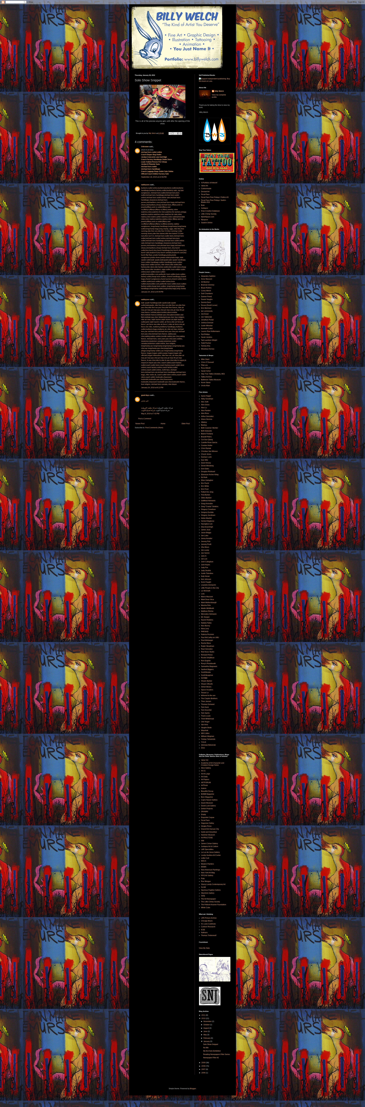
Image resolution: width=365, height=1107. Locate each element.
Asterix (203, 788)
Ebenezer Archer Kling (209, 475)
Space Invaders (207, 690)
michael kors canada (159, 384)
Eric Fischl (205, 483)
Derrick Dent (206, 302)
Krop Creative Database (210, 211)
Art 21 (203, 771)
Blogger (193, 1089)
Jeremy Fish (205, 541)
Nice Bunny (205, 626)
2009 (203, 1063)
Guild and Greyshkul (209, 832)
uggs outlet (166, 269)
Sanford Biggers (207, 669)
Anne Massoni (206, 279)
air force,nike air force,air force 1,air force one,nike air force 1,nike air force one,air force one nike (163, 324)
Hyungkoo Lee (206, 524)
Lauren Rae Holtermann (210, 331)
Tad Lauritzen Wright (209, 340)
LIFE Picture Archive (209, 918)
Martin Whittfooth (207, 608)
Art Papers (205, 780)
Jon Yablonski (206, 317)
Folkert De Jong (207, 492)
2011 (203, 1015)
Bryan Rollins (206, 288)
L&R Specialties (207, 849)
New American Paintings (210, 870)
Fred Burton (205, 495)
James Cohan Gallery (209, 844)
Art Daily (204, 777)
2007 (203, 1069)
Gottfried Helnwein (208, 501)
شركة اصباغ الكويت (148, 410)
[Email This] (170, 133)
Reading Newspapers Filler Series (216, 1054)
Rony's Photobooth (208, 664)
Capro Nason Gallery (209, 800)
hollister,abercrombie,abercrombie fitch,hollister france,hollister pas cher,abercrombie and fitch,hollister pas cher (162, 314)
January (206, 1041)
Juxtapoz (204, 208)
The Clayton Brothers (209, 698)
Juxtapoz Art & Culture (209, 846)
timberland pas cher (166, 317)
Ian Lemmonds (207, 311)
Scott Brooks (206, 672)
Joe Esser (205, 314)
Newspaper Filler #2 (211, 1058)
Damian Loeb (206, 457)
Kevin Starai (205, 383)
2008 (203, 1066)
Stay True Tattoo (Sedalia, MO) (213, 374)
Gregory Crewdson (208, 509)
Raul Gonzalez (207, 649)
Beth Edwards (206, 431)
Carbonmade (206, 189)
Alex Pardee (206, 411)
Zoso (203, 748)
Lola (202, 594)
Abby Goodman (207, 399)
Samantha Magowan (209, 666)
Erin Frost (204, 489)
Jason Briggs (206, 533)
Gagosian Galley (207, 823)
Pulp (203, 878)
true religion (179, 317)
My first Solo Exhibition (212, 1051)
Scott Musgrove (207, 675)
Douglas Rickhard (208, 472)
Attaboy (204, 422)
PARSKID (204, 632)
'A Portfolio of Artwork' (209, 183)
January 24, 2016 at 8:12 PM (152, 388)
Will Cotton (205, 733)
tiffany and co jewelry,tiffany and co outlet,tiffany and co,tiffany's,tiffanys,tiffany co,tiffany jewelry (161, 207)
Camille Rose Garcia (209, 442)
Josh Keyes (205, 565)
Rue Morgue (206, 881)
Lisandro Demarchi (208, 585)
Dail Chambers (207, 294)
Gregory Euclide (207, 512)
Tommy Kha (205, 346)
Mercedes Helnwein (209, 614)
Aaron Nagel (206, 396)
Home (163, 424)
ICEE (203, 930)
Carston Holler (206, 445)
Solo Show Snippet (210, 1044)
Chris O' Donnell (207, 362)
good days (145, 395)
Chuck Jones (206, 454)
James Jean (205, 530)
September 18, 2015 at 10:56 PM (154, 177)
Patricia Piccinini (207, 634)
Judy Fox (204, 568)
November (207, 1021)
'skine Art (204, 186)
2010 (203, 1018)
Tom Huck (205, 707)
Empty (203, 814)
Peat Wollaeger (207, 640)
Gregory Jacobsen (208, 515)
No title (206, 1048)
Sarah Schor (206, 371)
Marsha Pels (206, 605)
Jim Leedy (205, 550)
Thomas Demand (207, 704)
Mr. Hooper (205, 617)
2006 (203, 1073)
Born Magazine (207, 797)
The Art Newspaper (208, 899)
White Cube (205, 908)
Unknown (145, 147)
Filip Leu (204, 365)
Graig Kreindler (207, 504)
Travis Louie (206, 716)
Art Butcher (205, 282)
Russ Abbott (205, 368)
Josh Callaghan (207, 562)
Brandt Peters (206, 437)
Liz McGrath (205, 591)
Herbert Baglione (207, 521)
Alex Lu (204, 408)
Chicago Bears (207, 921)
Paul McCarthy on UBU (210, 637)
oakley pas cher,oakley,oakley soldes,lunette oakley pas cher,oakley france (163, 336)
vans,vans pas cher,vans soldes (170, 339)
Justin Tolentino (207, 573)
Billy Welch (219, 91)
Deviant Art (205, 192)
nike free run (167, 355)
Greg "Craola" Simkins (209, 506)
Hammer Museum (208, 835)
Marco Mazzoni (207, 597)
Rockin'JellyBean (207, 658)
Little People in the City (210, 588)
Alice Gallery (206, 768)
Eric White (205, 486)
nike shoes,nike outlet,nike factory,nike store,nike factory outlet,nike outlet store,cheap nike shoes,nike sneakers (163, 267)
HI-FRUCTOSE (207, 838)
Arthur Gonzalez (207, 416)
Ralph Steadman (207, 646)
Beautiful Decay (207, 791)
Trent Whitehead (207, 719)
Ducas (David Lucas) (209, 305)
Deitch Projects (207, 809)
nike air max (146, 320)
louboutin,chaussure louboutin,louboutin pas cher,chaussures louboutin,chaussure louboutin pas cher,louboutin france (163, 379)
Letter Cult (205, 858)
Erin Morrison (206, 308)
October (206, 1025)
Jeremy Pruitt (206, 544)
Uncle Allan (205, 386)
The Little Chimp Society (210, 902)
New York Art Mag (208, 873)
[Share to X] (175, 133)
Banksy (204, 425)
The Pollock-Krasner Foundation (213, 905)
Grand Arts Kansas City (210, 829)
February (207, 1038)
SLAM (203, 887)
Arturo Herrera (206, 419)
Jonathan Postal (207, 320)
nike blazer (172, 384)
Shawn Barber (206, 681)
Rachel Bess (206, 643)
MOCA (203, 861)
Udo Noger (205, 722)
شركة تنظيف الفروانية (149, 408)
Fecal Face (205, 194)
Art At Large (205, 774)
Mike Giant (205, 359)
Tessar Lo (205, 693)
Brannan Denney (207, 285)
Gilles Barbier (206, 498)
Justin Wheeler (207, 326)
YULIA (203, 742)
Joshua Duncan (207, 323)
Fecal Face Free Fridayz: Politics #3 (215, 197)
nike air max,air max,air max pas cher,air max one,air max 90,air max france (162, 310)
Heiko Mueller (206, 518)
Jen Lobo (204, 536)
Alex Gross (205, 405)
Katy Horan (205, 576)
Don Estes (205, 469)
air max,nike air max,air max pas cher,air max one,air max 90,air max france (162, 357)
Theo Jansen (206, 701)
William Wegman (207, 736)
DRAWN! (204, 812)
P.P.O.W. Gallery (207, 875)
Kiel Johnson (206, 579)
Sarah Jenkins (206, 337)
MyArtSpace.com (207, 217)
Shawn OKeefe (207, 684)
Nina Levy (205, 629)
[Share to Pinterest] (180, 133)
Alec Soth (204, 402)
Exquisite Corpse (207, 817)
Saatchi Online (206, 223)
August (206, 1028)
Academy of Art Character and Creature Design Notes (212, 764)
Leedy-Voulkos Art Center (211, 855)
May (205, 1035)
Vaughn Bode (206, 728)
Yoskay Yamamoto (208, 739)
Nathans (204, 933)
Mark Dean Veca (207, 599)
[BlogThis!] (172, 133)
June (205, 1031)
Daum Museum (207, 803)
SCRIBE (204, 678)
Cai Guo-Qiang (207, 440)
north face (166, 370)
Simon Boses (206, 687)
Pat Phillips (205, 334)
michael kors (152, 339)
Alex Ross (205, 413)
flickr (203, 205)
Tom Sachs (205, 713)
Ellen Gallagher (207, 480)
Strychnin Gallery (207, 893)
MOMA (203, 867)
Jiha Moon (205, 547)
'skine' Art (204, 760)
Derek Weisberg (207, 466)
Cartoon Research (208, 927)
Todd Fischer (206, 343)
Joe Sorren (205, 553)
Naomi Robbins (207, 620)
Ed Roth (204, 477)
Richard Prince (207, 655)
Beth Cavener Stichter (209, 428)
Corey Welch (206, 291)
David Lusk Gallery (208, 806)
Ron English (206, 661)
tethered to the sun (208, 695)
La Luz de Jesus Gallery (210, 852)
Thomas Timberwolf (208, 935)
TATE (203, 896)
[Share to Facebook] (178, 133)
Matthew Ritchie (207, 611)
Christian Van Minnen (209, 451)
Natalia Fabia (206, 623)
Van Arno (204, 725)
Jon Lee (204, 559)
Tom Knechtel (206, 710)
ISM (202, 841)
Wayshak (204, 730)
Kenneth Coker (207, 328)
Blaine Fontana (207, 434)
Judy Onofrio (206, 571)
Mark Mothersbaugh (209, 602)
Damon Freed (206, 297)
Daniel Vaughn (207, 299)
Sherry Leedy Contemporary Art (213, 884)
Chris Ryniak (206, 448)
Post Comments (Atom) (154, 428)
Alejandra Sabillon (208, 276)
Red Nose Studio (207, 652)
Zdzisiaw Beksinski (208, 745)
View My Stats (204, 948)
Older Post (186, 424)
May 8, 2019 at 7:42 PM (150, 414)
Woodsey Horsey (207, 349)
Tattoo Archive (206, 377)
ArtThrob (204, 785)
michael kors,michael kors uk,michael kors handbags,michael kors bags (163, 372)
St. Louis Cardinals (208, 924)
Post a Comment (144, 419)
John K (203, 556)
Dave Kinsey (206, 463)
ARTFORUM (206, 783)
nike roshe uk (151, 375)
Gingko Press (206, 826)
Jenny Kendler (206, 538)
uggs (171, 229)
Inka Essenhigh (207, 527)
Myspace (204, 220)
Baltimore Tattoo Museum (211, 380)
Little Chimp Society (208, 214)
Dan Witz (204, 460)
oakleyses (145, 185)
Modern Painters (207, 864)
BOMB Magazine (207, 794)
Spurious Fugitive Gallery (211, 890)
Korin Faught (206, 582)
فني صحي (144, 401)
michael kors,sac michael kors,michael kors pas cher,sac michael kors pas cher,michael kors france (163, 331)
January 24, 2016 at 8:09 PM (152, 292)
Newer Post (139, 424)
